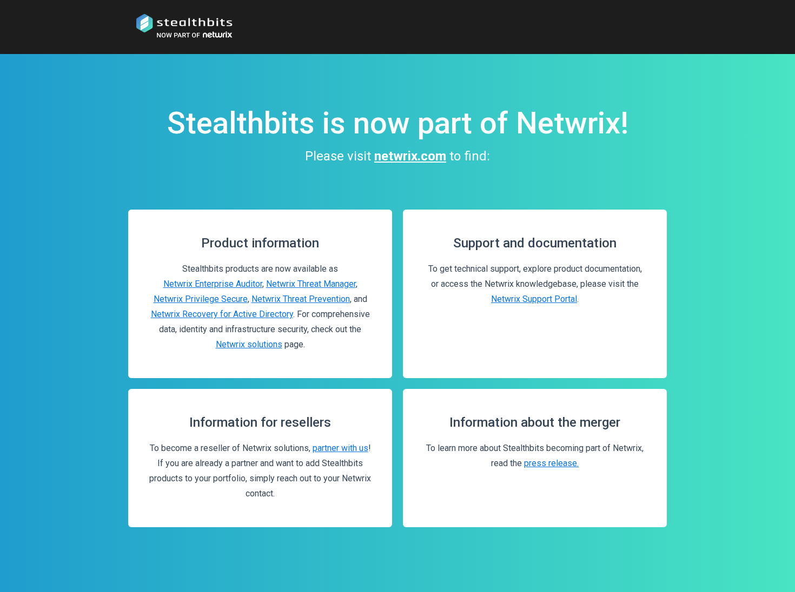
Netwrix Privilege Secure (201, 299)
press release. (551, 463)
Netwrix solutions (249, 344)
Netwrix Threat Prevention (300, 299)
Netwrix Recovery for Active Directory (222, 314)
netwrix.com (410, 156)
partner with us (340, 448)
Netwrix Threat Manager (311, 284)
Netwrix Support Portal (534, 299)
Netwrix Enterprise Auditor (212, 284)
